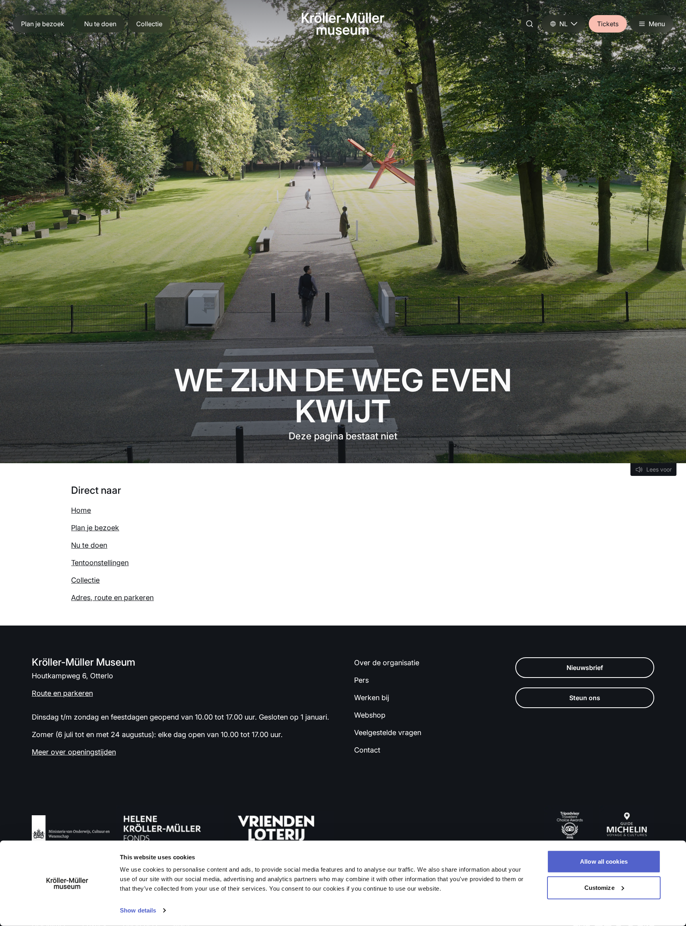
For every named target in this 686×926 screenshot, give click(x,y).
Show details (138, 910)
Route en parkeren (62, 693)
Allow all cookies (604, 861)
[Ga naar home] (343, 24)
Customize (599, 887)
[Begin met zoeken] (529, 24)
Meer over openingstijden (74, 752)
